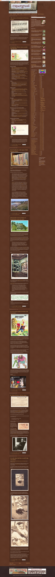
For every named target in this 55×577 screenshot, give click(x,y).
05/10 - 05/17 (41, 136)
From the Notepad (33, 88)
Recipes (32, 123)
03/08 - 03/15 (41, 140)
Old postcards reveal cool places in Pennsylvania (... (42, 105)
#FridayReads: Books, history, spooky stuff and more (42, 100)
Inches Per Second (33, 148)
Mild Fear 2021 (32, 106)
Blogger (41, 575)
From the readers (33, 89)
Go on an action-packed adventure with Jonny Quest (42, 107)
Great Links (16, 145)
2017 (40, 85)
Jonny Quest (22, 337)
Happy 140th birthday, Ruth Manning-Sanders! (33, 64)
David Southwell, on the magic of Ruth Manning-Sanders (42, 103)
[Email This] (22, 144)
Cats (12, 560)
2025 (40, 77)
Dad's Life (32, 83)
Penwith (22, 183)
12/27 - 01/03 (41, 88)
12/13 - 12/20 (41, 90)
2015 (40, 87)
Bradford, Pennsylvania (20, 280)
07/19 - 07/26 (41, 127)
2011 (40, 154)
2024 (40, 78)
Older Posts (28, 563)
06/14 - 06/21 (41, 131)
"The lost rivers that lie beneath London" (19, 122)
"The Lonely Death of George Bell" (21, 113)
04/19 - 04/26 (41, 138)
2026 (40, 76)
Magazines (32, 99)
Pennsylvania (32, 117)
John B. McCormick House (24, 238)
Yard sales (32, 136)
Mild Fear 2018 (32, 103)
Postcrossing (32, 120)
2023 (40, 79)
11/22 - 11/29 (41, 93)
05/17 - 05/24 (41, 135)
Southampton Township (17, 411)
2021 (40, 81)
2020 (40, 82)
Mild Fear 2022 (32, 107)
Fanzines (32, 84)
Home (20, 563)
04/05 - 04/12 (41, 139)
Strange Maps (32, 150)
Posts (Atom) (14, 564)
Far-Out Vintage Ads (33, 85)
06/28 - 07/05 (41, 129)
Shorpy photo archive (33, 151)
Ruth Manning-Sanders (16, 214)
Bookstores (32, 79)
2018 (40, 84)
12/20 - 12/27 (41, 89)
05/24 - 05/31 (41, 134)
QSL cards (32, 121)
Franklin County (20, 410)
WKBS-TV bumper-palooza (34, 45)
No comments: (20, 41)
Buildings (32, 80)
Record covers (32, 124)
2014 (40, 151)
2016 (40, 86)
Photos (14, 560)
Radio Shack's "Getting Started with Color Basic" (36, 41)
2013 (40, 152)
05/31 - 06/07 (41, 133)
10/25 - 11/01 (41, 112)
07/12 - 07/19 (41, 128)
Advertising (13, 42)
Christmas (32, 82)
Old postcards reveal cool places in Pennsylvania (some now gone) (18, 218)
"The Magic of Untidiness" (17, 77)
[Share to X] (24, 41)
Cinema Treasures (12, 283)
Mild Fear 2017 (32, 102)
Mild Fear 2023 (32, 108)
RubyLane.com (12, 39)
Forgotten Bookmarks (33, 149)
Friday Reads (13, 145)
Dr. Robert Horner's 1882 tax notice (18, 395)
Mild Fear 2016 (32, 101)
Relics (32, 125)
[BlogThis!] (23, 41)
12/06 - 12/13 (41, 91)
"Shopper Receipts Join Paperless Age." (41, 163)
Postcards (32, 119)
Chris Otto (14, 41)
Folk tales (13, 214)
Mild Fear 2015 (32, 100)
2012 (40, 153)
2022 (40, 80)
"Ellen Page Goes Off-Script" (23, 100)
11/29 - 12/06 (41, 92)
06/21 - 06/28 (41, 130)
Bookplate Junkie (33, 152)
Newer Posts (11, 563)
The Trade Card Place (33, 153)
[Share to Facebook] (24, 144)
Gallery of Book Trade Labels (34, 154)
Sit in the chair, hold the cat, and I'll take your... (42, 111)
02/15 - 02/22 (41, 143)
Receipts (32, 122)
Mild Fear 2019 (32, 104)
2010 (40, 155)
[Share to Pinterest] (25, 41)
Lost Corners (32, 98)
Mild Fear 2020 (32, 105)
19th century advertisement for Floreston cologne (42, 98)
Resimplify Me (32, 126)
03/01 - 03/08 (41, 141)
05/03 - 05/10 (41, 137)
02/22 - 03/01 (41, 142)
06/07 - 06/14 (41, 132)
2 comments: (19, 213)
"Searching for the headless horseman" (19, 91)
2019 (40, 83)
